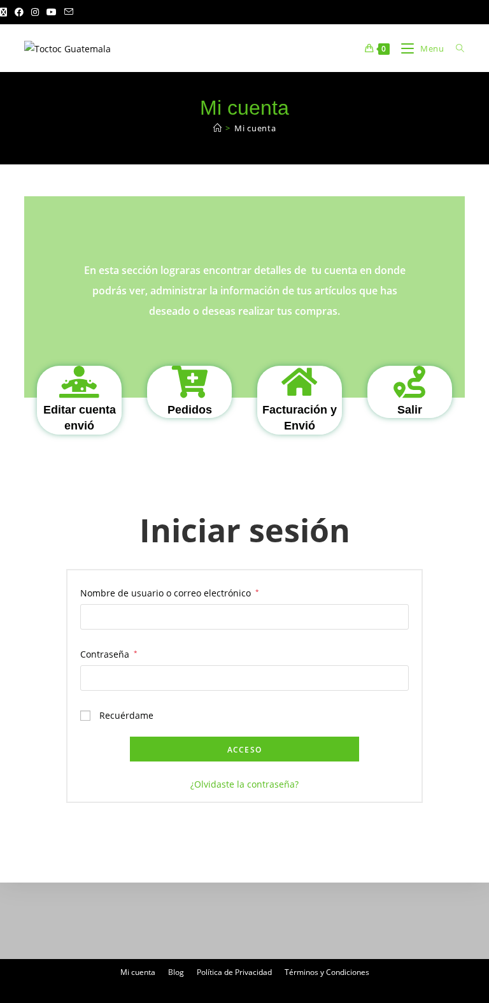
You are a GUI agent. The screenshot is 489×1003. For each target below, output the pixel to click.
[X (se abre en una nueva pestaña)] (5, 12)
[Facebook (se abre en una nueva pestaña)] (19, 12)
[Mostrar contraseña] (396, 678)
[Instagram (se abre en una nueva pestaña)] (35, 12)
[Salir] (409, 382)
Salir (409, 409)
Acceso (244, 749)
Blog (176, 972)
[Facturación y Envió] (299, 382)
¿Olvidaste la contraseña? (244, 784)
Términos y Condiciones (327, 972)
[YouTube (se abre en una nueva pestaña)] (51, 12)
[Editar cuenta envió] (80, 382)
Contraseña (109, 653)
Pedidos (189, 409)
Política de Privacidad (234, 972)
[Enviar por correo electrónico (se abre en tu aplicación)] (68, 12)
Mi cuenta (255, 128)
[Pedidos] (190, 382)
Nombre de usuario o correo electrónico (169, 592)
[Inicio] (217, 128)
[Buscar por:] (455, 48)
